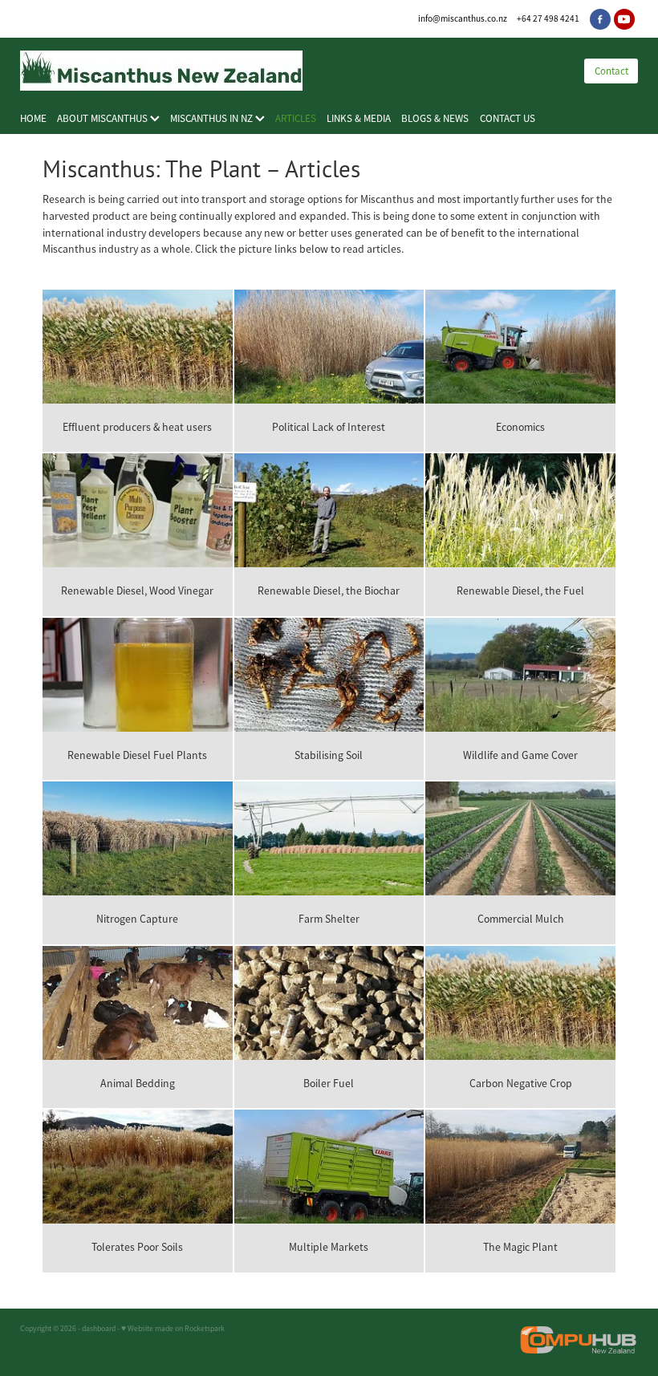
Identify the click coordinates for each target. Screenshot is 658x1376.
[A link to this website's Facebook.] (600, 19)
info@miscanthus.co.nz (462, 18)
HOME (33, 118)
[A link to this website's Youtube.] (624, 19)
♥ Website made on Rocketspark (173, 1328)
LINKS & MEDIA (359, 118)
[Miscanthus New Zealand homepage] (286, 71)
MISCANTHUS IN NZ (212, 118)
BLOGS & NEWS (435, 118)
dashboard (99, 1328)
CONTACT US (507, 118)
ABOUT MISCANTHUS (103, 118)
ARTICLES (295, 118)
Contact (611, 71)
